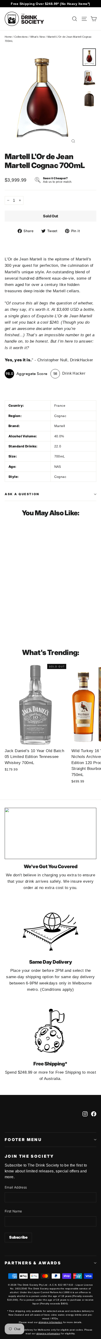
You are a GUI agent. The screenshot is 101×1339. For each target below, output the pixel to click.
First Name (13, 1211)
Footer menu (23, 1139)
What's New (37, 36)
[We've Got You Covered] (50, 833)
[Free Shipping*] (50, 1030)
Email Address (16, 1187)
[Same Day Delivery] (50, 929)
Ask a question (22, 494)
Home (8, 36)
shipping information (50, 1322)
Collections (21, 36)
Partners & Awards (33, 1263)
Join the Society (29, 1156)
